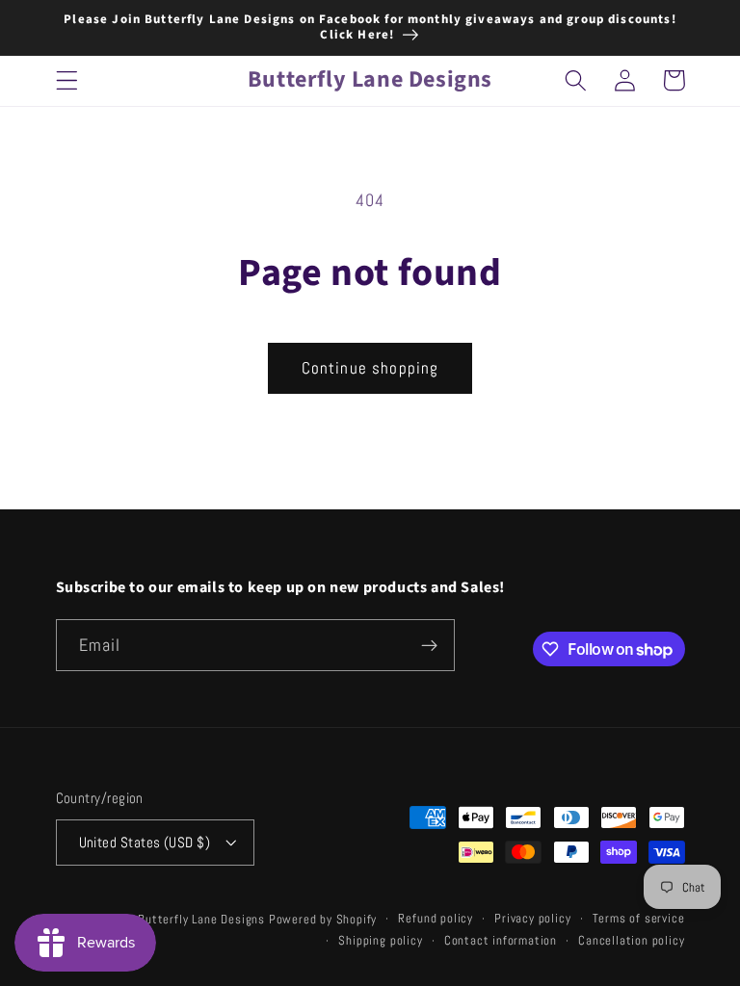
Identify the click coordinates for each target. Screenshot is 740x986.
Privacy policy (532, 918)
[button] (67, 80)
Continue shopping (370, 367)
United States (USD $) (145, 842)
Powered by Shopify (323, 919)
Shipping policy (380, 940)
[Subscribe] (429, 645)
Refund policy (435, 918)
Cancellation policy (631, 940)
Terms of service (639, 918)
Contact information (500, 940)
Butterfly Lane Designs (201, 919)
